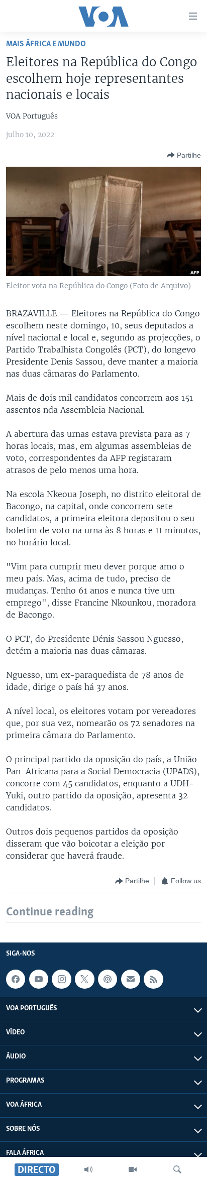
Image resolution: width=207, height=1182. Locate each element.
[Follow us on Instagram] (61, 979)
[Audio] (88, 1169)
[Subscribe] (130, 979)
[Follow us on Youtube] (38, 979)
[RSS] (153, 979)
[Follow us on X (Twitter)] (84, 979)
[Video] (133, 1169)
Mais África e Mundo (46, 44)
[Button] (184, 155)
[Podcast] (107, 979)
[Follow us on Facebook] (15, 979)
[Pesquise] (177, 1169)
